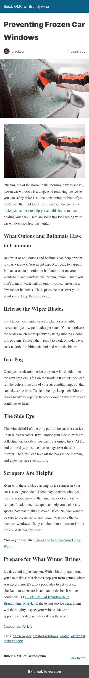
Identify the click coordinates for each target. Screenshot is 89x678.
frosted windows (45, 636)
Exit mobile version (44, 671)
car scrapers (22, 636)
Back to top (77, 658)
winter (64, 636)
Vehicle (27, 626)
